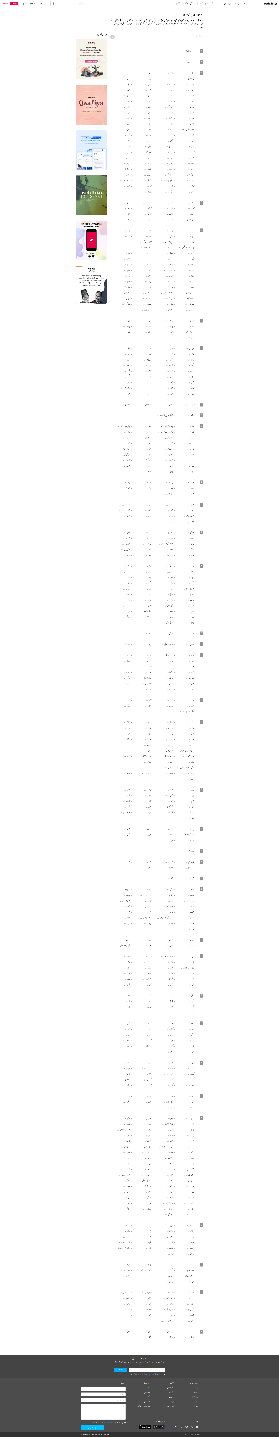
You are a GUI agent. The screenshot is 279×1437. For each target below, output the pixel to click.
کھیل (192, 1051)
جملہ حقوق (184, 1434)
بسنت (126, 258)
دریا (191, 577)
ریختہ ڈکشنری (195, 1397)
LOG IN (32, 3)
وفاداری (190, 1315)
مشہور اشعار (146, 1175)
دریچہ (170, 577)
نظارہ (191, 1242)
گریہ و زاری (168, 1074)
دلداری (191, 594)
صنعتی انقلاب (124, 834)
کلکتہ (192, 1040)
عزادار (191, 906)
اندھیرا (191, 169)
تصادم (169, 365)
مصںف (169, 1180)
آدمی (127, 202)
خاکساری (169, 532)
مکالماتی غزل (189, 1203)
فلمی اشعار (146, 979)
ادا (171, 95)
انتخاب (148, 157)
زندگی (148, 705)
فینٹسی (127, 984)
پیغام (191, 337)
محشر (128, 1135)
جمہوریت (190, 454)
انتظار (190, 163)
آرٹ (148, 107)
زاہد (192, 700)
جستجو (170, 443)
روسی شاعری (146, 678)
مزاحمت (169, 1158)
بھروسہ (169, 275)
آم (192, 152)
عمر (192, 917)
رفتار (192, 666)
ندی (127, 1231)
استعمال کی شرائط (190, 1434)
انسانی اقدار (125, 169)
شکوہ (127, 806)
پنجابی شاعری (189, 332)
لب (148, 1096)
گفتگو (149, 1074)
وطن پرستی (126, 1303)
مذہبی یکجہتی (125, 1146)
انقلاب (126, 174)
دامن (127, 566)
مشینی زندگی (189, 1180)
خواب (190, 544)
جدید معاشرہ (146, 437)
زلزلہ (127, 700)
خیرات (127, 555)
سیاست (191, 773)
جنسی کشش (147, 460)
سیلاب (191, 779)
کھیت (127, 1046)
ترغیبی (169, 359)
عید (191, 929)
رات (191, 655)
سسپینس (126, 739)
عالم (149, 889)
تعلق (148, 371)
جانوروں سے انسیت (165, 432)
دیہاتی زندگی (168, 622)
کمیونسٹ (126, 1040)
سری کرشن (146, 739)
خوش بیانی (125, 549)
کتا (149, 1023)
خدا (148, 532)
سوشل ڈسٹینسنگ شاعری (185, 767)
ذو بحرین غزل (167, 644)
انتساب (126, 157)
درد (170, 571)
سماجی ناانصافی (167, 756)
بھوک (148, 275)
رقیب (148, 666)
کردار (148, 1029)
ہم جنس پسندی (188, 1276)
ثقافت (191, 415)
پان (127, 320)
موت (127, 1192)
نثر (217, 3)
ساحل (170, 722)
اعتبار (170, 129)
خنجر (128, 538)
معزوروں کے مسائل (187, 1186)
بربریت (126, 253)
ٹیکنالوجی (126, 404)
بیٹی (149, 287)
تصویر (170, 371)
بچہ (170, 247)
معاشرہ (126, 1180)
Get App (14, 3)
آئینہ (191, 202)
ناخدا (149, 1225)
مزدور (127, 1158)
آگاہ (128, 214)
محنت (170, 1141)
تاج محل (190, 348)
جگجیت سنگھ (168, 449)
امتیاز (170, 152)
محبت (148, 1129)
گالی (192, 1062)
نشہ (149, 1236)
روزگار (170, 678)
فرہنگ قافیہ (147, 1392)
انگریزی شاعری (167, 180)
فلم (192, 979)
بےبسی (169, 309)
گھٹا (149, 1085)
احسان (169, 90)
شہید (191, 818)
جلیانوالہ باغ (125, 449)
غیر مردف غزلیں (124, 945)
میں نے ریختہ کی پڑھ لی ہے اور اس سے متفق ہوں (146, 1374)
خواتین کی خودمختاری (165, 544)
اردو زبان (190, 107)
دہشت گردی (146, 611)
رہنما (192, 689)
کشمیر (170, 1034)
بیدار (170, 281)
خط (170, 538)
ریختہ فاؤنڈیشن (170, 1388)
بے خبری (147, 292)
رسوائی (127, 661)
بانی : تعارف (171, 1392)
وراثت (126, 1298)
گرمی (170, 1068)
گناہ (170, 1079)
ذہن (149, 644)
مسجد (128, 1163)
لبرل (191, 1101)
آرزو (191, 208)
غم (148, 945)
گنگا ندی (126, 1079)
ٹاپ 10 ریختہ (188, 404)
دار (192, 566)
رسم (149, 661)
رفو (171, 666)
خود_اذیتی (147, 544)
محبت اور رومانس (123, 1129)
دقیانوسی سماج (189, 588)
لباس (127, 1096)
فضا (171, 973)
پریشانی (126, 326)
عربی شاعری (125, 900)
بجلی (127, 236)
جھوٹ (148, 471)
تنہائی (191, 388)
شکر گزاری (169, 806)
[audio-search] (53, 3)
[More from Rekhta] (23, 3)
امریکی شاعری (125, 152)
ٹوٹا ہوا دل (147, 404)
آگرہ (192, 140)
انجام (127, 163)
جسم (149, 443)
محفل (191, 1141)
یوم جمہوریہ (189, 1337)
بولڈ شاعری (168, 270)
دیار (192, 617)
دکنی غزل (168, 605)
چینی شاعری (168, 493)
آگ (127, 135)
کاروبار (191, 1023)
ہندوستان (169, 1276)
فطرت (148, 973)
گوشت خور (190, 1085)
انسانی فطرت (189, 174)
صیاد (170, 840)
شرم (191, 801)
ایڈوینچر (148, 191)
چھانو (149, 488)
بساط (149, 258)
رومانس (169, 683)
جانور (191, 432)
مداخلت (148, 1141)
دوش (127, 600)
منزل (148, 1192)
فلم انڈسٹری (168, 979)
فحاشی (170, 962)
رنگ (191, 672)
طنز (149, 862)
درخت (191, 571)
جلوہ (148, 449)
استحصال (169, 118)
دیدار (170, 617)
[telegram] (176, 1426)
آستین (148, 208)
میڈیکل (127, 1209)
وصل (170, 1303)
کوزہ (170, 1046)
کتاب (127, 1023)
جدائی (126, 432)
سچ (171, 733)
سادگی (148, 722)
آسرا (127, 208)
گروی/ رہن (146, 1068)
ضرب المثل (189, 851)
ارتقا (149, 101)
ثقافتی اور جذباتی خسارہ (165, 415)
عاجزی (191, 889)
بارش (170, 230)
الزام (191, 146)
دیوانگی (126, 617)
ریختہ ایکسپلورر (170, 1406)
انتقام (169, 163)
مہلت (127, 1203)
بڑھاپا (127, 270)
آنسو (170, 219)
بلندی (170, 264)
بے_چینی (190, 309)
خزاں (191, 538)
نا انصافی (190, 1225)
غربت (169, 940)
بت (148, 236)
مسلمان (169, 1169)
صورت (190, 840)
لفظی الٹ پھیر (124, 1101)
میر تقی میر (168, 1209)
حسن (192, 510)
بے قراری (168, 298)
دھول (191, 611)
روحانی (127, 672)
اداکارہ (191, 101)
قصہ (128, 1001)
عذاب (148, 900)
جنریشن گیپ (125, 454)
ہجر (170, 1264)
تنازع (127, 382)
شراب (147, 795)
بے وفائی (169, 304)
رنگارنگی (169, 672)
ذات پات (190, 644)
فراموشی (147, 962)
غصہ (192, 945)
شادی (191, 789)
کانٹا (170, 1023)
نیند (170, 1253)
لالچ (191, 1096)
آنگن (148, 219)
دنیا (148, 594)
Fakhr (190, 51)
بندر (149, 264)
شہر (192, 812)
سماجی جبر (147, 750)
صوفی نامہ (195, 1392)
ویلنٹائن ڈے (167, 1320)
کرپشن (169, 1029)
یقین (127, 1331)
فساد (127, 967)
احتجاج (127, 84)
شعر (170, 801)
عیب (127, 923)
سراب (126, 733)
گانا (171, 1062)
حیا (171, 521)
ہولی (191, 1281)
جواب (127, 466)
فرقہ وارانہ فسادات (187, 967)
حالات (169, 504)
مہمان (191, 1209)
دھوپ (126, 605)
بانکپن (170, 236)
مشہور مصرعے (124, 1175)
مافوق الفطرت (167, 1124)
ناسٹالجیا (191, 1231)
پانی (192, 326)
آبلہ (148, 78)
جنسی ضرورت (168, 460)
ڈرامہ (148, 633)
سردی (169, 739)
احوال (148, 90)
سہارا (147, 767)
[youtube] (186, 1426)
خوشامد (191, 555)
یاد (191, 1331)
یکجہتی (148, 1337)
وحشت (147, 1298)
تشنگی (191, 365)
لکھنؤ (170, 1107)
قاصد (170, 995)
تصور (148, 365)
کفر (128, 1034)
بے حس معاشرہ (167, 292)
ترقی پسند (147, 359)
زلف (191, 705)
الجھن (127, 140)
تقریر (149, 376)
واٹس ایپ (146, 1292)
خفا (149, 538)
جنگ (191, 466)
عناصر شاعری (145, 917)
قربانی (170, 1001)
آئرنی (191, 73)
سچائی (149, 733)
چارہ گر (169, 482)
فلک (127, 979)
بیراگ (148, 281)
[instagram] (181, 1426)
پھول (148, 332)
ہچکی (171, 1270)
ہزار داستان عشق (144, 1270)
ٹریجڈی (169, 404)
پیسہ (128, 332)
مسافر (170, 1163)
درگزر (148, 571)
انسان (170, 169)
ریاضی (170, 689)
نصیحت (126, 1236)
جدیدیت (126, 437)
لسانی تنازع (168, 1101)
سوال (191, 762)
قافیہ (197, 3)
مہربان (148, 1203)
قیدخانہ (191, 1012)
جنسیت (126, 460)
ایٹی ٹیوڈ (169, 191)
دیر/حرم (147, 617)
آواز (192, 186)
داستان (170, 566)
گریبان (127, 1068)
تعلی (127, 371)
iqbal (190, 62)
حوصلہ (148, 516)
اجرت (170, 84)
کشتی (127, 1029)
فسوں (191, 973)
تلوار (170, 382)
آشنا (170, 124)
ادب (170, 101)
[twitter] (191, 1426)
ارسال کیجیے (90, 1428)
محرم (170, 1135)
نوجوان (191, 1253)
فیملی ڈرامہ (147, 984)
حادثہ (191, 504)
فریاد (170, 967)
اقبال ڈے (125, 129)
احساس (190, 90)
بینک (191, 287)
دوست (190, 600)
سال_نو (169, 728)
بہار (127, 275)
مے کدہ (190, 1214)
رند (127, 666)
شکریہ (148, 806)
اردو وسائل (147, 1402)
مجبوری (191, 1129)
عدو (170, 900)
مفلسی (170, 1186)
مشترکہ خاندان (189, 1175)
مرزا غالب (146, 1152)
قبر (149, 995)
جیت (127, 471)
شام (127, 789)
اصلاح (148, 124)
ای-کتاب (223, 3)
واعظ (191, 1292)
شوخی (191, 806)
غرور (148, 940)
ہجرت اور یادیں (188, 1270)
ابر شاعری (189, 78)
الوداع (169, 146)
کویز (201, 3)
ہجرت (148, 1264)
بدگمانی (170, 253)
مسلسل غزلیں (189, 1169)
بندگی (127, 264)
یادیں (148, 1331)
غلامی (170, 945)
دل (171, 588)
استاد (191, 118)
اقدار (170, 135)
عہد (171, 923)
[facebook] (197, 1426)
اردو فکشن (169, 107)
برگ (192, 258)
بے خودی (125, 292)
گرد (128, 1062)
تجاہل (170, 354)
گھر (170, 1085)
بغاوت (191, 264)
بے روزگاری (189, 298)
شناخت (126, 801)
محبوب (190, 1135)
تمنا (149, 382)
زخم (148, 700)
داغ (149, 566)
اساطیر (148, 112)
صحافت (148, 829)
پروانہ (148, 326)
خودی (170, 549)
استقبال (147, 118)
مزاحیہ (148, 1158)
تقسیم (127, 376)
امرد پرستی (147, 152)
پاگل (149, 320)
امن (191, 157)
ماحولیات (190, 1118)
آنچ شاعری (189, 219)
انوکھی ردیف (124, 180)
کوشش (147, 1046)
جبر (149, 432)
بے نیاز (126, 298)
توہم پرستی (125, 388)
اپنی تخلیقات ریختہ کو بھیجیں (143, 1406)
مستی (149, 1163)
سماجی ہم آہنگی (145, 756)
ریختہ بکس (195, 1406)
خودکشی (191, 549)
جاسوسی (148, 426)
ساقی (191, 728)
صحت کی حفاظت (188, 834)
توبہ (148, 388)
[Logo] (270, 4)
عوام (127, 917)
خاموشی (190, 532)
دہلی (127, 611)
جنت (148, 454)
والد (170, 1292)
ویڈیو (229, 3)
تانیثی (191, 354)
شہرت (148, 812)
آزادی (127, 107)
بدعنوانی (190, 253)
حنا (171, 516)
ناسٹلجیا (169, 1231)
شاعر (170, 789)
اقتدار (191, 135)
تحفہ (127, 354)
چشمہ (170, 488)
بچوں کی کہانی (145, 241)
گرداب (191, 1068)
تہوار (170, 393)
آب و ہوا (147, 73)
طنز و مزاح (189, 867)
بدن (148, 253)
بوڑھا (148, 270)
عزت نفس (168, 906)
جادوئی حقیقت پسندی (165, 426)
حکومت (191, 521)
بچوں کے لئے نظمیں (185, 247)
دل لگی (126, 588)
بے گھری (147, 298)
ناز (128, 1225)
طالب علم (190, 862)
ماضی (127, 1118)
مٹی (127, 1197)
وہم (127, 1315)
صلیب (148, 834)
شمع (148, 801)
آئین (170, 73)
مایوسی (126, 1124)
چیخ (192, 493)
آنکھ (127, 219)
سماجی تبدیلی (168, 750)
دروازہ (127, 571)
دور (128, 594)
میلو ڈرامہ (147, 1209)
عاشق (170, 889)
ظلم (192, 878)
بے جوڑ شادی (189, 292)
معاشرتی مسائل (145, 1180)
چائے (191, 482)
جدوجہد (191, 437)
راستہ (191, 661)
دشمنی (170, 583)
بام (192, 236)
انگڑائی (148, 180)
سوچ (170, 762)
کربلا (191, 1029)
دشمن (191, 583)
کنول (192, 1046)
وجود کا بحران (168, 1298)
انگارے (190, 180)
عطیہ (148, 1388)
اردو (127, 101)
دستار (148, 577)
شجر (192, 795)
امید (170, 157)
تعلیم (191, 376)
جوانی (191, 471)
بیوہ (171, 287)
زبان (170, 700)
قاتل (191, 995)
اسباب (127, 112)
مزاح (126, 1152)
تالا (149, 348)
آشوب (170, 214)
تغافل (170, 376)
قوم (171, 1007)
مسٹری (148, 1169)
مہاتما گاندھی (168, 1203)
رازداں (127, 655)
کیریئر (172, 1402)
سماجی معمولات (188, 756)
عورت (191, 923)
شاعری (147, 789)
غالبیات (191, 940)
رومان (190, 683)
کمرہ (149, 1040)
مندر (170, 1192)
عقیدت (190, 912)
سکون (168, 767)
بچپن (192, 241)
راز (149, 655)
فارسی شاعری (167, 956)
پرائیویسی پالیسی (150, 1374)
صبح (192, 829)
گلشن (191, 1079)
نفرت (148, 1242)
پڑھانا (170, 332)
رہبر (127, 683)
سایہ (127, 728)
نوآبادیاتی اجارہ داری (122, 1248)
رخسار (170, 661)
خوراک (148, 549)
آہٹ (127, 186)
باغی (127, 230)
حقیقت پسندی (189, 516)
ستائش (191, 733)
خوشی (170, 555)
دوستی (170, 600)
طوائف (169, 867)
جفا (192, 449)
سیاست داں (146, 773)
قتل (191, 1001)
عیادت (147, 923)
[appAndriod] (158, 1427)
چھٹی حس (126, 488)
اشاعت (191, 124)
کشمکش (191, 1034)
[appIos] (145, 1427)
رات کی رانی (168, 655)
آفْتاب (148, 214)
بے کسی (126, 304)
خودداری (126, 544)
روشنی (127, 678)
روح (148, 672)
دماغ (170, 594)
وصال (190, 1303)
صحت (127, 829)
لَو (192, 1107)
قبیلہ (128, 995)
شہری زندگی (125, 812)
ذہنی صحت (125, 644)
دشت (127, 577)
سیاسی (127, 773)
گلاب (127, 1074)
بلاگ (212, 3)
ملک (192, 1192)
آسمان (191, 214)
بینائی (127, 281)
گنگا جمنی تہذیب (145, 1079)
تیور (128, 393)
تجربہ (148, 354)
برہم (170, 258)
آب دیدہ (147, 202)
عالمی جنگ (126, 889)
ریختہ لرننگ (195, 1402)
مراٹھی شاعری (189, 1152)
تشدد (127, 359)
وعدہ (148, 1309)
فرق (127, 962)
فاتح (192, 956)
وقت (148, 1315)
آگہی (170, 140)
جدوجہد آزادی (168, 437)
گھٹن (127, 1085)
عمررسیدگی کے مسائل (165, 917)
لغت (234, 3)
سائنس (191, 722)
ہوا (127, 1276)
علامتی (170, 912)
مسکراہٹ (125, 1169)
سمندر (127, 756)
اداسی (148, 95)
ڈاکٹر (192, 633)
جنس (192, 460)
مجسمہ (170, 1129)
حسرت (126, 504)
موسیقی (148, 1197)
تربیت (191, 359)
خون (148, 555)
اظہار (127, 124)
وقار (170, 1315)
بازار (149, 230)
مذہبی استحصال (146, 1146)
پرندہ (170, 326)
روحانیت (190, 678)
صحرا (170, 834)
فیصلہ (170, 984)
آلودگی (148, 146)
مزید (173, 3)
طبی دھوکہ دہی (167, 862)
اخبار (127, 90)
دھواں (148, 605)
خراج (127, 532)
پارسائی (191, 320)
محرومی (148, 1135)
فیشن (191, 984)
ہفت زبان (125, 1270)
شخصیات (169, 795)
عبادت (191, 895)
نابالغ (170, 1225)
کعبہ (149, 1034)
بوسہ (191, 270)
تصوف (127, 365)
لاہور (170, 1096)
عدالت (127, 895)
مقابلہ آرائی (147, 1186)
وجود (191, 1298)
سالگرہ (148, 728)
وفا (127, 1309)
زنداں (170, 705)
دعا (127, 583)
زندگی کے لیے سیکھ (187, 711)
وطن (148, 1303)
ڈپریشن (170, 633)
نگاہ (148, 1248)
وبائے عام (125, 1292)
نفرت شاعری (124, 1242)
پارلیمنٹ (169, 320)
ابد (128, 73)
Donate (5, 3)
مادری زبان (146, 1118)
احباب (148, 84)
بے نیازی (189, 304)
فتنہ (192, 962)
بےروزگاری (146, 309)
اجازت (190, 84)
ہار (192, 1264)
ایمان (191, 191)
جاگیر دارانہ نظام (123, 426)
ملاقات (126, 1186)
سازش (127, 722)
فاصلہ (148, 956)
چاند (148, 482)
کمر (171, 1040)
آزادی (169, 208)
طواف (148, 867)
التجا (149, 140)
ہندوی (196, 1388)
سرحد (191, 739)
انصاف (147, 174)
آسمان (127, 118)
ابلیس (127, 78)
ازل (170, 112)
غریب (127, 940)
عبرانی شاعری (145, 895)
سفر (191, 745)
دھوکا (170, 611)
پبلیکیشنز (178, 3)
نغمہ (171, 1242)
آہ (149, 186)
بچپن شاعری (167, 241)
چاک (127, 482)
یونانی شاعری (168, 1337)
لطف (148, 1101)
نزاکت (191, 1236)
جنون (148, 466)
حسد (149, 504)
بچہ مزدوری (145, 247)
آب (170, 202)
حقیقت (148, 510)
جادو (192, 426)
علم (149, 912)
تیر (149, 393)
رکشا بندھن (146, 683)
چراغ (191, 488)
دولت (191, 605)
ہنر (149, 1276)
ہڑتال (170, 1281)
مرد (171, 1152)
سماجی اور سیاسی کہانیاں (186, 750)
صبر (170, 829)
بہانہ (191, 281)
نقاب (170, 1248)
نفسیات (190, 1248)
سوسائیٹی (147, 762)
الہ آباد (127, 146)
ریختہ (148, 689)
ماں (148, 1124)
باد (192, 230)
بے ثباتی (126, 287)
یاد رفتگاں (168, 1331)
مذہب (127, 1141)
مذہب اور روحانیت (166, 1146)
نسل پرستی (169, 1236)
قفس (192, 1007)
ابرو (171, 78)
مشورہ (169, 1175)
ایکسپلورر (185, 3)
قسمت (148, 1001)
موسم (170, 1197)
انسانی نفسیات (167, 174)
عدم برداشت (189, 900)
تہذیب (191, 393)
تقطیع (191, 3)
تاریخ (170, 348)
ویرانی (191, 1320)
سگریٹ (147, 745)
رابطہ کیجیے (171, 1397)
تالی (128, 348)
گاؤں (148, 1062)
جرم (191, 443)
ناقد (149, 1231)
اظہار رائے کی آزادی (186, 129)
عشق (127, 906)
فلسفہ (127, 973)
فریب (148, 967)
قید (149, 1007)
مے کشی (169, 1214)
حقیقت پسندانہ (124, 510)
